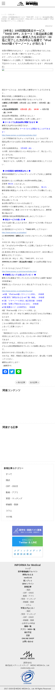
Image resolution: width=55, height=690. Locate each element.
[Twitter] (12, 372)
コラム (8, 511)
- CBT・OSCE (28, 593)
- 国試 (28, 590)
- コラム (28, 605)
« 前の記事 (20, 382)
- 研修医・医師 (28, 602)
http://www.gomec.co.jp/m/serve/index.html (19, 135)
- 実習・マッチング (28, 599)
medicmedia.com (27, 668)
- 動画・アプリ (28, 596)
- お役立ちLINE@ (28, 623)
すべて (8, 474)
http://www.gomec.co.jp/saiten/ (14, 232)
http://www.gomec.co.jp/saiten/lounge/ (17, 291)
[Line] (18, 372)
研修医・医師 (11, 504)
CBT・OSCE (11, 486)
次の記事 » (34, 382)
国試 (7, 480)
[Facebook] (5, 372)
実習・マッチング (13, 498)
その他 (8, 517)
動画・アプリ (11, 492)
